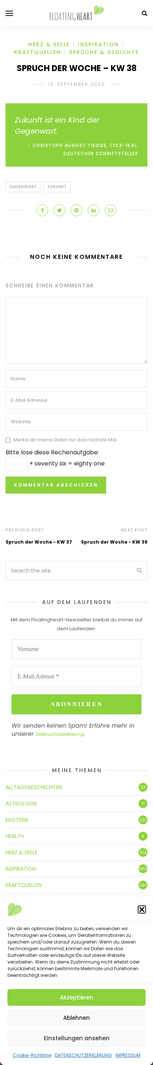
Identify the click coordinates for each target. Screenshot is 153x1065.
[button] (142, 909)
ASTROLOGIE (21, 803)
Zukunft (57, 187)
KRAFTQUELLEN (37, 52)
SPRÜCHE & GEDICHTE (104, 52)
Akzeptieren (76, 997)
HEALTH (15, 836)
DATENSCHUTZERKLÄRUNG (83, 1055)
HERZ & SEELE (49, 44)
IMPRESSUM (127, 1055)
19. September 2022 (76, 84)
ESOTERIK (17, 820)
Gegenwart (23, 187)
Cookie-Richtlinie (32, 1055)
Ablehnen (76, 1018)
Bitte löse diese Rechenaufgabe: (52, 452)
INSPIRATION (98, 44)
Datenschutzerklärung (60, 734)
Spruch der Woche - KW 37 (39, 542)
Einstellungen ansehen (77, 1038)
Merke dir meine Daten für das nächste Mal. (65, 440)
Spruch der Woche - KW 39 (114, 542)
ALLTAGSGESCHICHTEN (34, 787)
